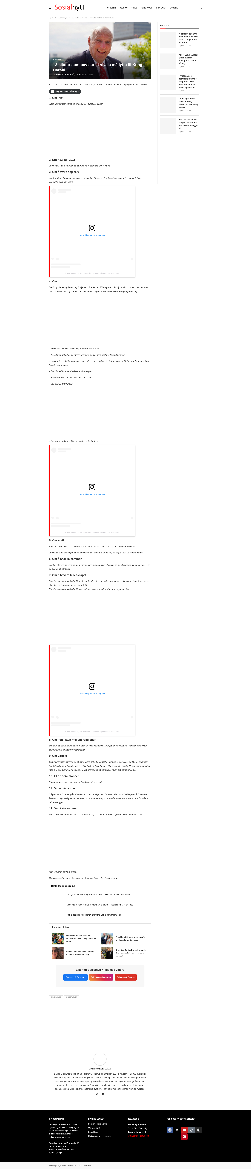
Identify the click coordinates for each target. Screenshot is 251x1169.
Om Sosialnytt (56, 1119)
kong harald (56, 997)
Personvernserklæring (97, 1124)
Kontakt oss (93, 1132)
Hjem (51, 18)
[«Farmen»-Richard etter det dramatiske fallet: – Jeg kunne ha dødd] (58, 938)
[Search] (200, 8)
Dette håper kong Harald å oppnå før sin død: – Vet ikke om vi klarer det (100, 905)
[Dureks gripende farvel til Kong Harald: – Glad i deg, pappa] (58, 953)
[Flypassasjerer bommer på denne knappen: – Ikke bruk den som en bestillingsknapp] (168, 82)
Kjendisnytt (63, 18)
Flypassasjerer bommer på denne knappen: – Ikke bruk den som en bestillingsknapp (188, 82)
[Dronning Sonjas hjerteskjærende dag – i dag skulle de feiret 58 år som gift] (107, 953)
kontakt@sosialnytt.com (138, 1136)
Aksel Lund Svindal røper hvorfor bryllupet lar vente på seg (188, 59)
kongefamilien (71, 997)
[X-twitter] (177, 1130)
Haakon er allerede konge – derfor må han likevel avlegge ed (188, 123)
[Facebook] (170, 1130)
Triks (134, 8)
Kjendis (123, 8)
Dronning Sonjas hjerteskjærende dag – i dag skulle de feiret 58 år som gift (131, 953)
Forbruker (146, 8)
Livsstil (174, 8)
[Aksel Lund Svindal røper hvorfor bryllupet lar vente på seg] (107, 938)
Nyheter (111, 8)
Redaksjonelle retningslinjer (100, 1136)
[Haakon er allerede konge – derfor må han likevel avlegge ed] (168, 126)
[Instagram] (198, 1130)
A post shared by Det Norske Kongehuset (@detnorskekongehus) (92, 273)
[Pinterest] (184, 1136)
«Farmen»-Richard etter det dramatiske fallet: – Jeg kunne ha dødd (81, 939)
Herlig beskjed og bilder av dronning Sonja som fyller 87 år (94, 915)
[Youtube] (184, 1130)
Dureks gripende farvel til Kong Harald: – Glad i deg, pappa (188, 102)
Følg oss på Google (126, 977)
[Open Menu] (50, 8)
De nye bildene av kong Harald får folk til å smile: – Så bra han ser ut (98, 895)
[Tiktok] (191, 1130)
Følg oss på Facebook (75, 977)
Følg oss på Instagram (101, 977)
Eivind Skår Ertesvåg (65, 74)
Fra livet (161, 8)
